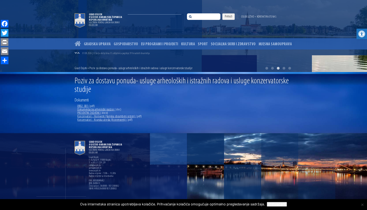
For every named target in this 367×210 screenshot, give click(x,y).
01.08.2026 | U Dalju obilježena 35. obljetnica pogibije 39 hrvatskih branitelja (116, 53)
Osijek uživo (247, 16)
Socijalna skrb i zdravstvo (233, 44)
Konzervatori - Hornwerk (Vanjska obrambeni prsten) (109, 116)
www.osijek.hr (95, 170)
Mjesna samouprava (275, 44)
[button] (361, 34)
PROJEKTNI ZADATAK (92, 113)
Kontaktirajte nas (266, 16)
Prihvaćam (276, 204)
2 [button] (272, 68)
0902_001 (86, 106)
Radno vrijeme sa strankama (101, 176)
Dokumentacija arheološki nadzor (99, 109)
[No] (362, 205)
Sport (203, 44)
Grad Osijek (81, 68)
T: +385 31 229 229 (97, 162)
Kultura (188, 44)
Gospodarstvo (126, 44)
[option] (183, 36)
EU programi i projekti (159, 44)
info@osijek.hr (95, 165)
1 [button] (267, 68)
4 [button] (284, 68)
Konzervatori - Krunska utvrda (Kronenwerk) (105, 120)
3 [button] (278, 68)
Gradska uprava (97, 44)
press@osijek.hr (95, 168)
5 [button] (289, 68)
